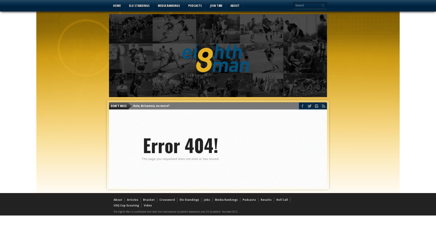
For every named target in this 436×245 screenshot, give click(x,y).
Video (148, 205)
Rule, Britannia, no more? (151, 106)
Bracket (149, 200)
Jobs (207, 200)
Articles (132, 200)
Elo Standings (139, 5)
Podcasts (195, 5)
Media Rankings (169, 5)
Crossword (167, 200)
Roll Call (282, 200)
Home (117, 5)
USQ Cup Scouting (126, 205)
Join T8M (216, 5)
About (235, 5)
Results (266, 200)
